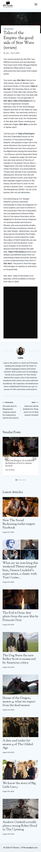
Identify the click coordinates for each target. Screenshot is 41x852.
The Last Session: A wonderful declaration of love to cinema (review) (19, 463)
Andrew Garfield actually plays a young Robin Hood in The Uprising (20, 826)
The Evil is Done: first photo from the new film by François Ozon (20, 616)
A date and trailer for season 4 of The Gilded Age (18, 744)
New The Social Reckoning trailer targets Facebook (19, 524)
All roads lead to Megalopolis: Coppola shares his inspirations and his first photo (10, 410)
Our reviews (8, 29)
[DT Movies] (8, 4)
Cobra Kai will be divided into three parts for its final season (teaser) (30, 409)
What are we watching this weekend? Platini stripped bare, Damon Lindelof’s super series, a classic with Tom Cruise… (20, 570)
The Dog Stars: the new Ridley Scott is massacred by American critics (19, 659)
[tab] (16, 479)
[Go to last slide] (7, 457)
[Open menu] (35, 4)
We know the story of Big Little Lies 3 (19, 785)
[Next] (34, 457)
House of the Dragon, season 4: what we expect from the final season (19, 701)
